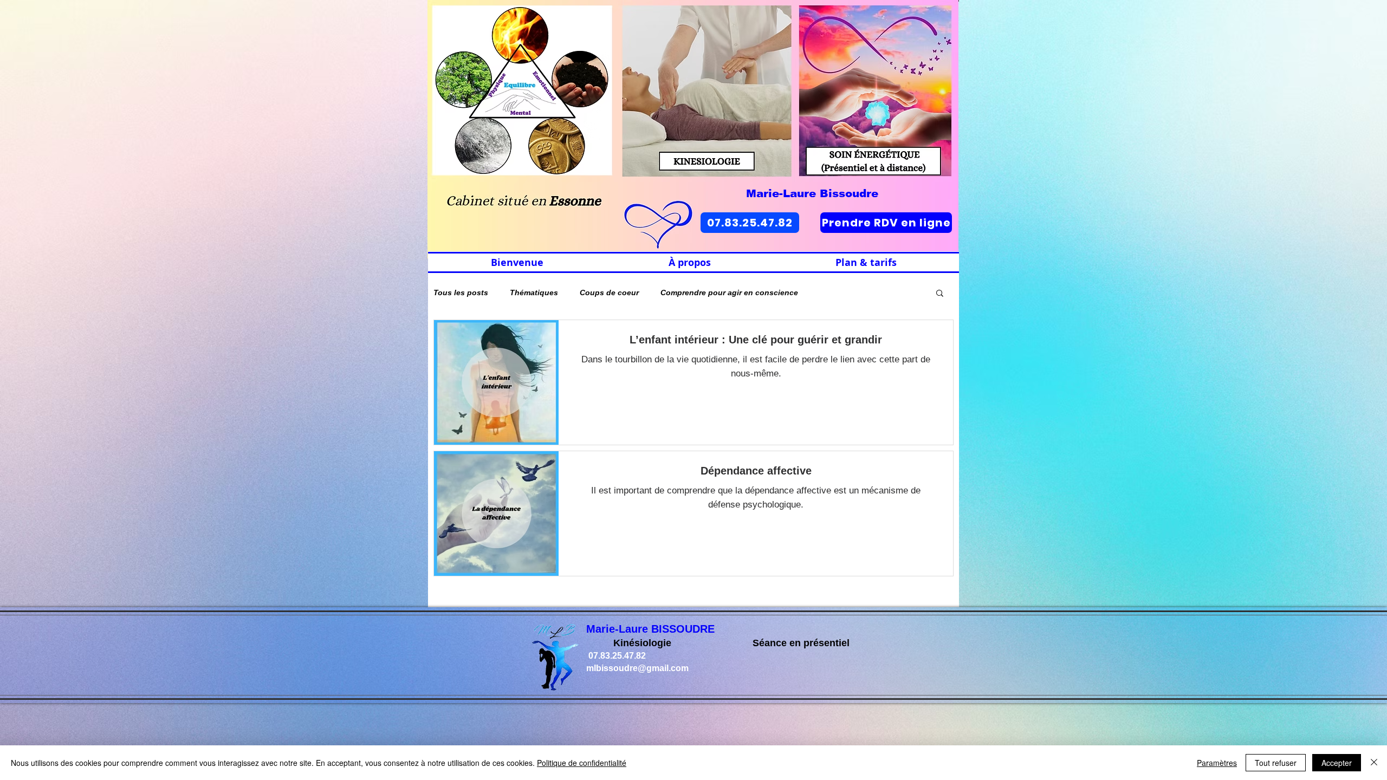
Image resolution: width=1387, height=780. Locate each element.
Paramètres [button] (1217, 762)
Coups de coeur (609, 292)
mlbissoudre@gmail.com (637, 668)
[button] (940, 294)
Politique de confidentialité (581, 762)
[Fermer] (1373, 762)
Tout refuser (1276, 762)
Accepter (1336, 762)
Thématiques (534, 292)
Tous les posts (460, 292)
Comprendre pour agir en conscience (729, 292)
